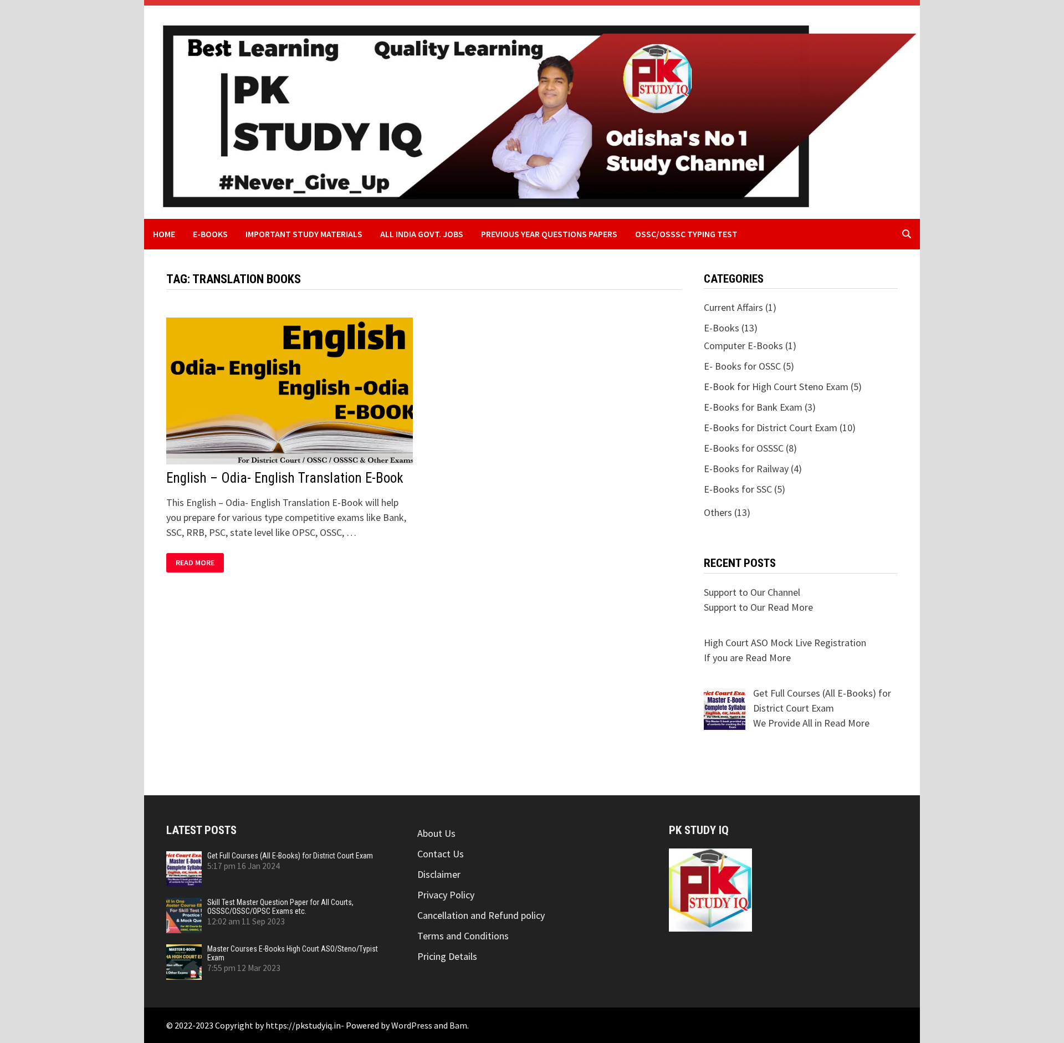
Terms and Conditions (463, 935)
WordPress (411, 1025)
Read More (199, 562)
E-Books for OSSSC (744, 448)
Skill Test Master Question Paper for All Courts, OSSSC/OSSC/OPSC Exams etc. (280, 907)
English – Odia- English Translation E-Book (284, 478)
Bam (458, 1025)
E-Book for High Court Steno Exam (776, 386)
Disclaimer (439, 874)
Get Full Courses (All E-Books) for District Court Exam (290, 855)
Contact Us (440, 853)
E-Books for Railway (746, 468)
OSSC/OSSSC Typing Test (686, 233)
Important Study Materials (303, 233)
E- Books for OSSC (742, 366)
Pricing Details (447, 956)
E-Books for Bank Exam (753, 407)
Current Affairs (733, 307)
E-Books (210, 233)
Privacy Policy (445, 894)
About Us (436, 833)
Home (164, 233)
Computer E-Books (743, 345)
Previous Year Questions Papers (549, 233)
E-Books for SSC (738, 489)
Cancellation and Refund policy (481, 915)
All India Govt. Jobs (421, 233)
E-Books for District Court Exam (770, 427)
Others (718, 512)
